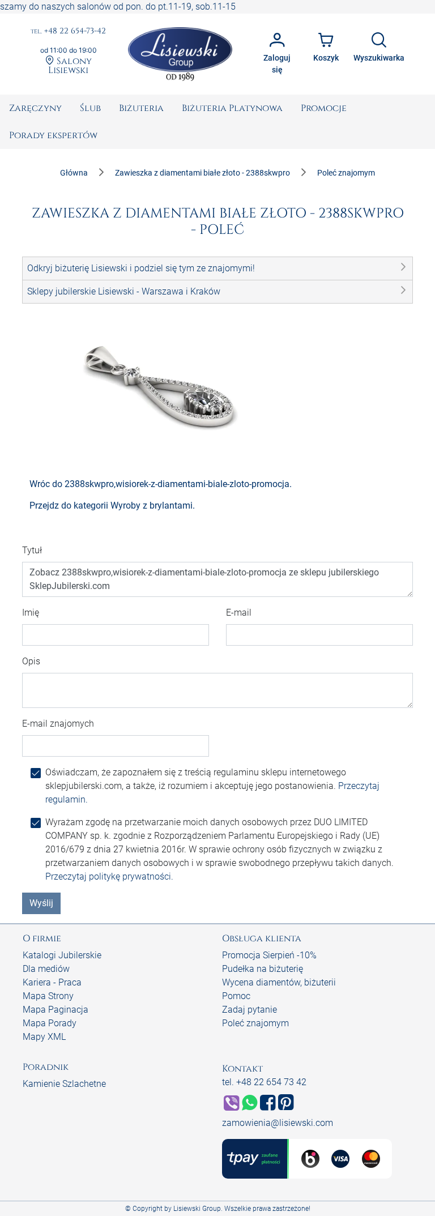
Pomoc (236, 996)
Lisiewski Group (197, 1209)
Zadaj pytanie (249, 1009)
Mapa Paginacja (55, 1009)
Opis (31, 661)
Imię (30, 612)
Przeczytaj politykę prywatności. (109, 876)
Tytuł (32, 550)
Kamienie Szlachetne (64, 1083)
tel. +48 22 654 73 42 (264, 1082)
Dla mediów (46, 968)
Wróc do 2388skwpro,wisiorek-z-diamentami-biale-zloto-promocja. (160, 484)
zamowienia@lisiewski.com (277, 1122)
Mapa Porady (49, 1023)
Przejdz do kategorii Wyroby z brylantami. (112, 505)
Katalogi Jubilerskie (62, 955)
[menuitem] (35, 108)
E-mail (238, 612)
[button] (217, 268)
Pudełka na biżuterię (262, 968)
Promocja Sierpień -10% (269, 955)
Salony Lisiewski (70, 65)
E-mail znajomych (58, 723)
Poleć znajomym (255, 1023)
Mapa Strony (48, 996)
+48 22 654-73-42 (68, 31)
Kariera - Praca (52, 982)
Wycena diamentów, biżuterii (279, 982)
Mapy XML (44, 1036)
